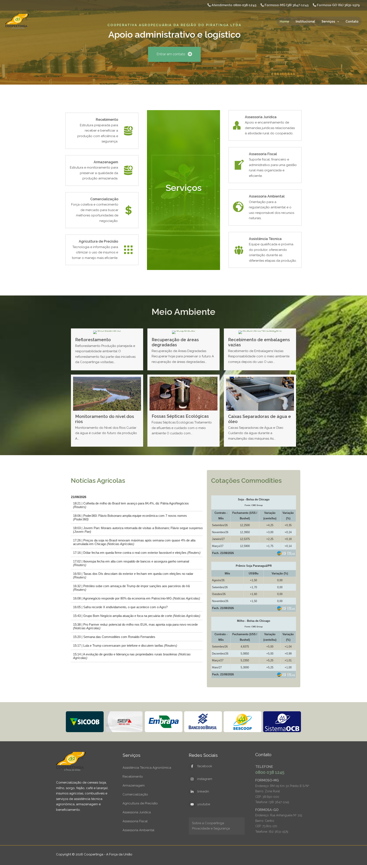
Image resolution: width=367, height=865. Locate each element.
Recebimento (133, 776)
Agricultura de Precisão (140, 803)
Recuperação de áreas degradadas (175, 342)
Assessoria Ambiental (138, 830)
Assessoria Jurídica (137, 812)
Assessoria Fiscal (135, 821)
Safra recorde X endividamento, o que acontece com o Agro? (125, 607)
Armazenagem (134, 785)
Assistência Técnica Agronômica (147, 768)
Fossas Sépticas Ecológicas (180, 416)
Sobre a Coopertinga (208, 823)
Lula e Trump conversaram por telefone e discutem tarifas (130, 645)
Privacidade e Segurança (211, 828)
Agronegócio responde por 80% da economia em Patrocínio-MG (141, 598)
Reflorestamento (93, 339)
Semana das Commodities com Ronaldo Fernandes (119, 637)
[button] (337, 21)
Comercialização (135, 794)
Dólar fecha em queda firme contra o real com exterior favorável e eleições (141, 552)
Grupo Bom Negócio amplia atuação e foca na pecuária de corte (141, 616)
